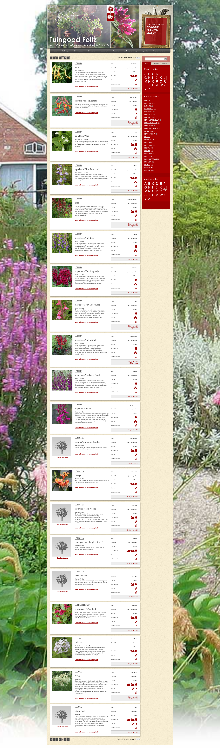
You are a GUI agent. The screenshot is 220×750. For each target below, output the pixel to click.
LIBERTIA (147, 139)
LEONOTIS (148, 114)
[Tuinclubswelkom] (159, 50)
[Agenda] (145, 50)
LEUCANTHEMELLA (151, 120)
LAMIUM (147, 100)
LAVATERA (148, 112)
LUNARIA (147, 162)
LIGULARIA (148, 142)
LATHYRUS (148, 103)
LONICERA (148, 156)
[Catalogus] (66, 50)
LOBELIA (147, 153)
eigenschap (165, 63)
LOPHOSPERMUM (151, 159)
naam (146, 63)
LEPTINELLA (149, 117)
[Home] (55, 50)
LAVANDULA (148, 109)
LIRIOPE (147, 151)
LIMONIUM (148, 145)
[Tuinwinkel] (104, 50)
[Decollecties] (79, 50)
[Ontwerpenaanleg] (130, 50)
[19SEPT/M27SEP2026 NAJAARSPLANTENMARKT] (156, 27)
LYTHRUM (148, 170)
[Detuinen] (92, 50)
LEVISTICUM (149, 131)
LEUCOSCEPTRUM (151, 128)
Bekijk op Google (62, 457)
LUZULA (147, 165)
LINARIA (147, 148)
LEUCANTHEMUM (150, 123)
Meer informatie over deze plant (86, 86)
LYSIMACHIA (149, 167)
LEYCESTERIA (149, 134)
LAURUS (147, 106)
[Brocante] (115, 50)
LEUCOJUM (148, 126)
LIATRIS (147, 137)
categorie (156, 63)
